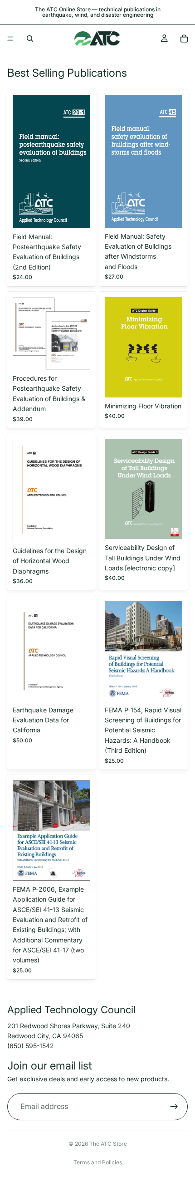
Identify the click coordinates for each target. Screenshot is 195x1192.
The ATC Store (108, 1143)
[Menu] (10, 38)
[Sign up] (174, 1106)
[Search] (30, 39)
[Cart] (184, 39)
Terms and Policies (97, 1162)
